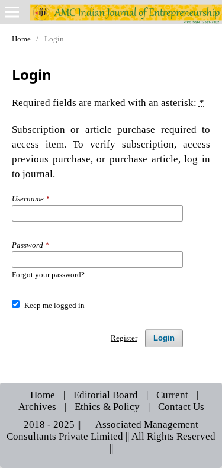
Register (124, 338)
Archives (37, 406)
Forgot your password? (48, 274)
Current (172, 394)
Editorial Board (105, 394)
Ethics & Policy (107, 406)
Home (21, 39)
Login (164, 338)
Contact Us (181, 406)
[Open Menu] (12, 12)
